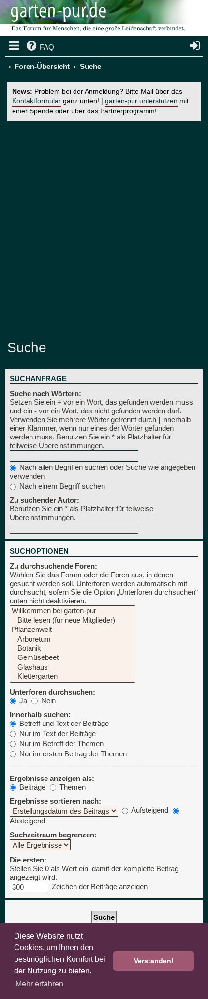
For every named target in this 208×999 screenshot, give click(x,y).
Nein (47, 701)
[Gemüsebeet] (72, 657)
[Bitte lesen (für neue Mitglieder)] (72, 620)
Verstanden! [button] (154, 961)
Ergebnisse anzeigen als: (52, 778)
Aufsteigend (149, 810)
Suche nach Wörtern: (45, 393)
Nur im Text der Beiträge (56, 733)
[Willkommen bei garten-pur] (72, 611)
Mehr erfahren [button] (39, 984)
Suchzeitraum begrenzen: (53, 835)
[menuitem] (39, 47)
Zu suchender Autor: (44, 500)
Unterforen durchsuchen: (52, 692)
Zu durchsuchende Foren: (53, 566)
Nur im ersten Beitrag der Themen (72, 754)
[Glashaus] (72, 667)
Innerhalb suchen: (40, 715)
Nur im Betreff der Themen (60, 743)
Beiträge (31, 787)
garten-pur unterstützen (141, 101)
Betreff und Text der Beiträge (63, 723)
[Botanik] (72, 648)
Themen (72, 787)
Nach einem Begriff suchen (61, 486)
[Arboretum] (72, 639)
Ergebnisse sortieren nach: (55, 801)
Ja (22, 701)
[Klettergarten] (72, 676)
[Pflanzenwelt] (72, 629)
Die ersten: (28, 860)
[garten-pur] (96, 19)
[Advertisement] (104, 229)
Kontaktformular (36, 101)
